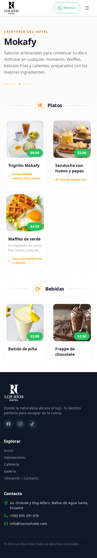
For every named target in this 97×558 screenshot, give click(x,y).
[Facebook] (8, 423)
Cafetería (11, 464)
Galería (10, 471)
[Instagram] (20, 423)
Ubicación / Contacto (21, 478)
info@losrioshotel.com (28, 523)
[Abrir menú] (87, 7)
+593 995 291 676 (24, 515)
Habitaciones (15, 457)
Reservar (69, 8)
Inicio (8, 450)
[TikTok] (32, 423)
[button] (25, 139)
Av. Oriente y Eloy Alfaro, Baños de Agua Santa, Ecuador (49, 505)
